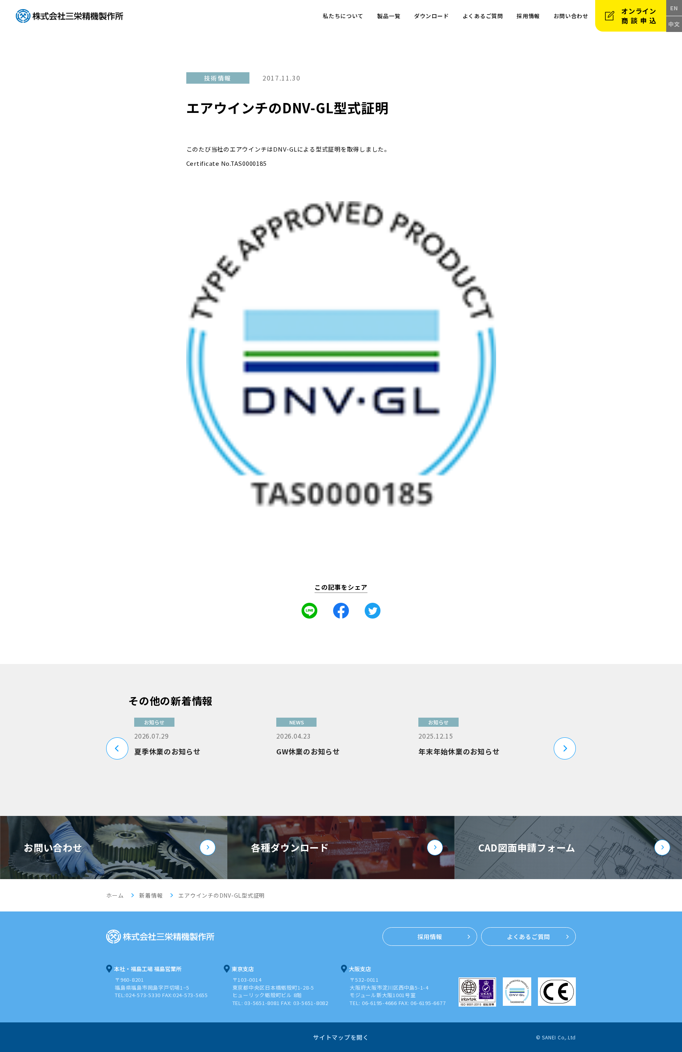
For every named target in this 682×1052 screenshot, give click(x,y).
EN (674, 8)
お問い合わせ (53, 847)
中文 (674, 24)
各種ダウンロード (290, 847)
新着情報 (151, 895)
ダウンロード (431, 16)
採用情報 (528, 16)
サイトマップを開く (341, 1037)
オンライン (640, 15)
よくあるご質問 (483, 16)
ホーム (115, 895)
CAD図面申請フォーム (526, 847)
